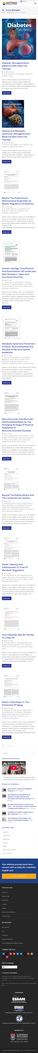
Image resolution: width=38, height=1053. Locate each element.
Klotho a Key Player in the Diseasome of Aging (15, 703)
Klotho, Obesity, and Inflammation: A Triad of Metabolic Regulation (15, 567)
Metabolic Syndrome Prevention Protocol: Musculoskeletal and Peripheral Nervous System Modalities (18, 348)
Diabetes (10, 74)
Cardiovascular (12, 436)
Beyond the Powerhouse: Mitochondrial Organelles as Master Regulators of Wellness (18, 201)
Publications (10, 12)
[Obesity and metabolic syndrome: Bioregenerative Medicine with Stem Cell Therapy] (13, 114)
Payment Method (7, 939)
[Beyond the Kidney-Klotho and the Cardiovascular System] (11, 478)
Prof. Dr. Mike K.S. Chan (26, 145)
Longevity (10, 645)
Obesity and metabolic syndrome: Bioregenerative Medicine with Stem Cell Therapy (16, 135)
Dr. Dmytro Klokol (9, 209)
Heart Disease (27, 505)
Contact (5, 843)
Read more (6, 93)
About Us (6, 832)
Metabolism (5, 359)
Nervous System (19, 359)
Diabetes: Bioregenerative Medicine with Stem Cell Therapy (15, 65)
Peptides (16, 645)
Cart (3, 931)
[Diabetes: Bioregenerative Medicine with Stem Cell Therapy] (19, 39)
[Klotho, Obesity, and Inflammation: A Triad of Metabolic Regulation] (11, 548)
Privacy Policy (7, 853)
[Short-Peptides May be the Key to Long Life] (11, 618)
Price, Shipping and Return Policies (12, 943)
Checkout (5, 935)
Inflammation (6, 507)
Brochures (6, 839)
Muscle (12, 359)
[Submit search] (34, 753)
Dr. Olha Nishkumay (16, 284)
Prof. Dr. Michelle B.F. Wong (10, 286)
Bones (6, 357)
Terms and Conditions (9, 850)
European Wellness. (14, 1050)
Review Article (14, 213)
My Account (5, 927)
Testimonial (6, 835)
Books (5, 74)
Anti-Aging (7, 503)
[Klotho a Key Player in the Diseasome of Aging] (11, 686)
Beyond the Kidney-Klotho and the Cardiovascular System (18, 496)
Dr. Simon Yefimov (13, 357)
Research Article (29, 363)
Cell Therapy (7, 282)
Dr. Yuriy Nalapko (19, 74)
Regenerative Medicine (17, 147)
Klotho (22, 507)
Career (5, 846)
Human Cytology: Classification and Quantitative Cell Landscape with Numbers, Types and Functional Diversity (19, 272)
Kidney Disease (15, 507)
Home (3, 12)
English (6, 967)
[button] (35, 3)
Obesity (27, 74)
